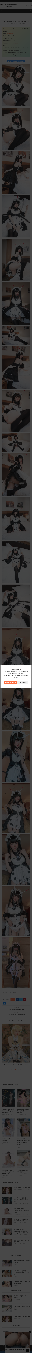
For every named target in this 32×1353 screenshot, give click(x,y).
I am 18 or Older (10, 682)
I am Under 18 (22, 682)
